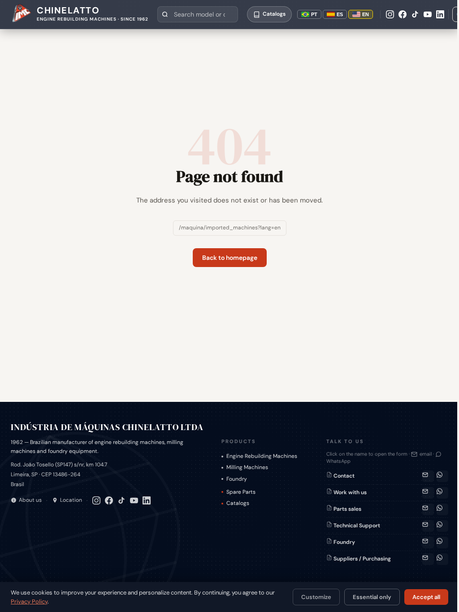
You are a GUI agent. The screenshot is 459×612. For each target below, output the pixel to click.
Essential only (372, 597)
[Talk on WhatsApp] (442, 476)
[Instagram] (390, 14)
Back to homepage (229, 258)
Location (71, 500)
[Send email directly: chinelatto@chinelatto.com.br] (428, 493)
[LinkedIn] (440, 14)
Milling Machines (247, 467)
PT (314, 14)
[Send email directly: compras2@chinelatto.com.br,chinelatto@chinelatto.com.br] (428, 559)
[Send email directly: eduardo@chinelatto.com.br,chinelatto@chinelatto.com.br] (428, 542)
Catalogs (237, 503)
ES (340, 14)
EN (365, 14)
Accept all (426, 597)
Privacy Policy (29, 601)
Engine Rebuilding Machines (261, 456)
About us (30, 500)
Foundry (236, 479)
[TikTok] (415, 14)
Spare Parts (240, 492)
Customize (316, 597)
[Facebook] (402, 14)
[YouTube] (428, 14)
